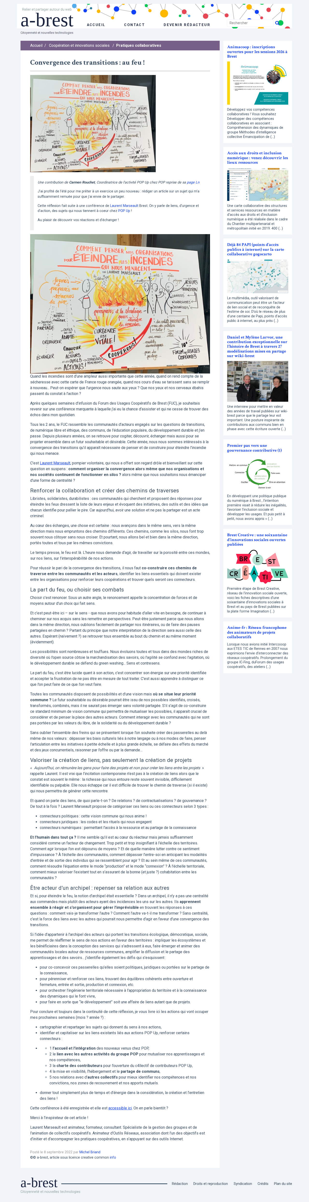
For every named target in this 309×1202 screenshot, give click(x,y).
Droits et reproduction (210, 1184)
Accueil (36, 45)
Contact (134, 25)
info (113, 1157)
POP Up (124, 211)
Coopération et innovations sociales (79, 45)
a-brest (47, 19)
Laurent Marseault (124, 206)
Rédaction (180, 1184)
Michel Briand (89, 1152)
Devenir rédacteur (187, 25)
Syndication (243, 1184)
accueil (96, 25)
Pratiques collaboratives (138, 45)
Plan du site (283, 1184)
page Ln (193, 182)
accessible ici (120, 1108)
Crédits (263, 1184)
